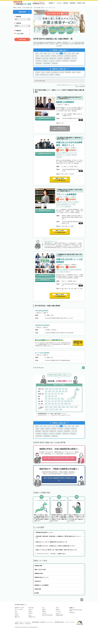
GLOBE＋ (44, 609)
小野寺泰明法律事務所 (41, 310)
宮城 (60, 388)
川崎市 (56, 409)
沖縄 (69, 403)
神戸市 (67, 407)
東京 (46, 391)
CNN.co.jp (30, 609)
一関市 (41, 53)
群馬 (66, 391)
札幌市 (59, 407)
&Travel (21, 609)
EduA (16, 611)
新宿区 (66, 147)
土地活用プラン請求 (81, 3)
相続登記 (74, 72)
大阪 (46, 398)
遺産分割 (43, 72)
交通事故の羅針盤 (59, 615)
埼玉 (53, 391)
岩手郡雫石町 (60, 55)
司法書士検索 (72, 3)
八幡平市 (37, 55)
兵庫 (49, 398)
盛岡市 (37, 53)
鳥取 (56, 401)
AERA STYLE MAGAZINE (47, 615)
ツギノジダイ (58, 611)
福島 (66, 388)
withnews (16, 615)
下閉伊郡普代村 (55, 63)
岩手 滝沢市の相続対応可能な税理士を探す (59, 458)
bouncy (30, 615)
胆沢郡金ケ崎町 (45, 58)
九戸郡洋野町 (38, 60)
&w (18, 609)
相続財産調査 (68, 72)
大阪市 (50, 407)
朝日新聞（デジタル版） (19, 607)
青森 (50, 388)
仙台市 (46, 409)
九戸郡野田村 (58, 60)
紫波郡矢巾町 (73, 55)
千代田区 (66, 264)
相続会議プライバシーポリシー (47, 622)
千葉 (56, 391)
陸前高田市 (47, 55)
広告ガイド (22, 623)
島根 (59, 401)
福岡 (46, 403)
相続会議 (57, 609)
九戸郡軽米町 (44, 60)
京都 (52, 398)
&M (15, 609)
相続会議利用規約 (35, 622)
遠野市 (77, 53)
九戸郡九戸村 (51, 60)
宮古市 (65, 53)
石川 (59, 393)
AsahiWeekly (72, 612)
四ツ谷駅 (73, 147)
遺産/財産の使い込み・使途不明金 (47, 74)
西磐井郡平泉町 (53, 58)
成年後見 (37, 74)
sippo (43, 607)
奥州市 (57, 53)
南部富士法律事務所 (65, 102)
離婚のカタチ (17, 616)
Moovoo (16, 613)
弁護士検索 (59, 3)
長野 (52, 393)
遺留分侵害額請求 (54, 72)
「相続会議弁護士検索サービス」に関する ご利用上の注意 (48, 413)
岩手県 (59, 104)
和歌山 (62, 398)
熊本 (56, 403)
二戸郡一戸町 (74, 58)
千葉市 (60, 409)
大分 (59, 403)
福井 (62, 393)
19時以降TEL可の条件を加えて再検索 (78, 343)
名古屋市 (55, 407)
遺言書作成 (38, 72)
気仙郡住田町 (60, 58)
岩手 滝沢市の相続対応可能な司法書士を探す (59, 479)
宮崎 (62, 403)
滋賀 (59, 398)
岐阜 (52, 396)
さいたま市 (51, 409)
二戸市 (53, 53)
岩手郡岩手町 (53, 55)
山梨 (49, 393)
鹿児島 (65, 403)
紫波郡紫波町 (38, 58)
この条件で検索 (21, 39)
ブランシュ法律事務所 (66, 194)
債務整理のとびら (32, 616)
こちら (62, 415)
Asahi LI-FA (58, 613)
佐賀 (49, 403)
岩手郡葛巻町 (67, 55)
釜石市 (73, 53)
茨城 (60, 391)
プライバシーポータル (69, 622)
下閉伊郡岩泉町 (73, 60)
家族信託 (79, 72)
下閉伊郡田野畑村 (46, 63)
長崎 (52, 403)
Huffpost (30, 611)
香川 (62, 401)
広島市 (76, 407)
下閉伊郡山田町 (39, 63)
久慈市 (69, 53)
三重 (56, 396)
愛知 (46, 396)
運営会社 (17, 623)
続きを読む (74, 110)
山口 (52, 401)
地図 (81, 223)
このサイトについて (19, 622)
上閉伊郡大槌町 (65, 60)
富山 (56, 393)
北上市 (49, 53)
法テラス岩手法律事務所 (42, 353)
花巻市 (45, 53)
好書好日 (44, 611)
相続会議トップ (52, 3)
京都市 (72, 407)
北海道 (46, 388)
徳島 (65, 401)
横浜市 (46, 407)
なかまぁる (44, 613)
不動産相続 (57, 74)
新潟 (46, 393)
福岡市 (63, 407)
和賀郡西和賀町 (67, 58)
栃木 (63, 391)
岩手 (53, 388)
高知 (72, 401)
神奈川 (49, 391)
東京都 (59, 147)
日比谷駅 (73, 264)
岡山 (49, 401)
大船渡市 (42, 55)
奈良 (56, 398)
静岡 (49, 396)
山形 (63, 388)
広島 (46, 401)
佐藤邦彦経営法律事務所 (42, 325)
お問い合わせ (28, 623)
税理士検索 (66, 3)
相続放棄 (48, 72)
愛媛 (68, 401)
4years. (57, 607)
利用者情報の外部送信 (59, 622)
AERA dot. (31, 613)
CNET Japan (31, 607)
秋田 (56, 388)
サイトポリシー (27, 622)
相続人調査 (62, 72)
